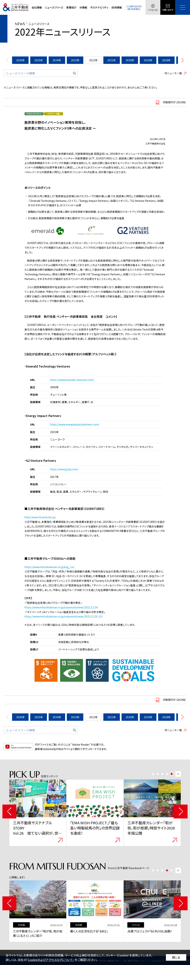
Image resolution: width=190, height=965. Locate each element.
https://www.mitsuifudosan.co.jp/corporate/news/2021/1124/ (61, 607)
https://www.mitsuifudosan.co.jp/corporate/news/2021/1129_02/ (63, 616)
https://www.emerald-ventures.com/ (72, 380)
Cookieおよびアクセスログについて (50, 959)
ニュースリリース (54, 7)
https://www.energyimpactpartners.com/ (74, 424)
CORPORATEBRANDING (134, 8)
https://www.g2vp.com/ (64, 469)
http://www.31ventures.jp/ (40, 517)
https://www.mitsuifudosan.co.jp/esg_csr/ (49, 567)
